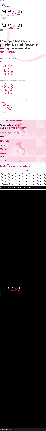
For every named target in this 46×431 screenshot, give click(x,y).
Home (3, 16)
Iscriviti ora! (38, 187)
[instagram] (23, 295)
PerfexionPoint (3, 19)
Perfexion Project (4, 17)
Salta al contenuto (2, 0)
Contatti (3, 21)
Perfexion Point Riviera (7, 20)
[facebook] (23, 294)
